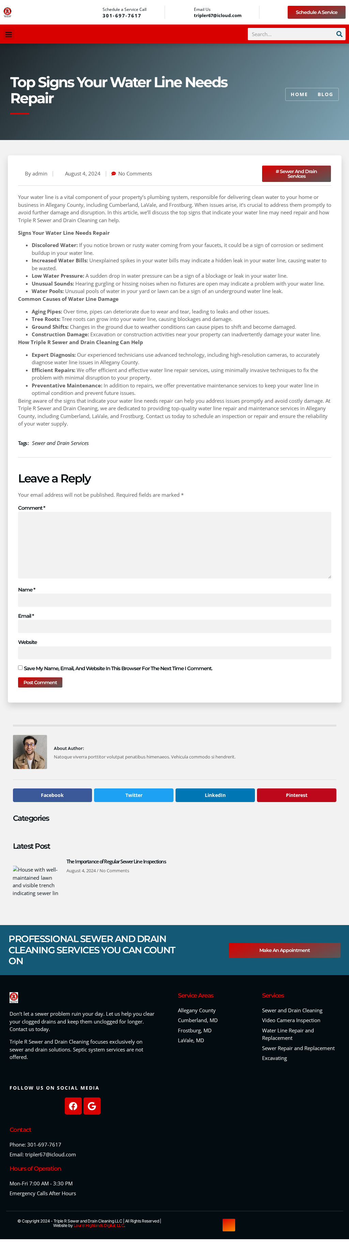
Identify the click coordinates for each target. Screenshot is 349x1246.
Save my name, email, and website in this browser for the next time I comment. (118, 668)
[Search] (339, 34)
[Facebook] (73, 1105)
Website (27, 642)
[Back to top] (229, 1225)
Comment (31, 508)
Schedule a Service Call (125, 9)
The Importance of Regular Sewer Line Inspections (116, 861)
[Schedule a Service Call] (95, 12)
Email (26, 616)
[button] (8, 34)
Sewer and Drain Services (60, 443)
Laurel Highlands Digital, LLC (99, 1225)
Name (26, 589)
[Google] (92, 1105)
